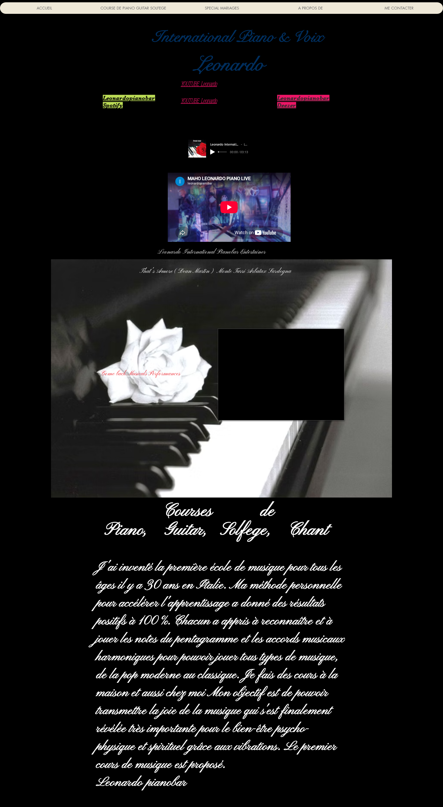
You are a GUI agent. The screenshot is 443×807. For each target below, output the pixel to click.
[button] (237, 37)
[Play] (212, 151)
